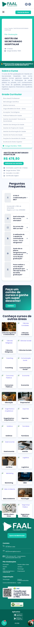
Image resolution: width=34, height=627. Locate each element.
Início (6, 28)
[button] (3, 11)
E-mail (7, 550)
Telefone (7, 545)
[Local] (4, 556)
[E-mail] (4, 551)
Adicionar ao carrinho (13, 163)
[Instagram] (29, 4)
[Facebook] (26, 4)
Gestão (11, 28)
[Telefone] (4, 546)
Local (6, 555)
